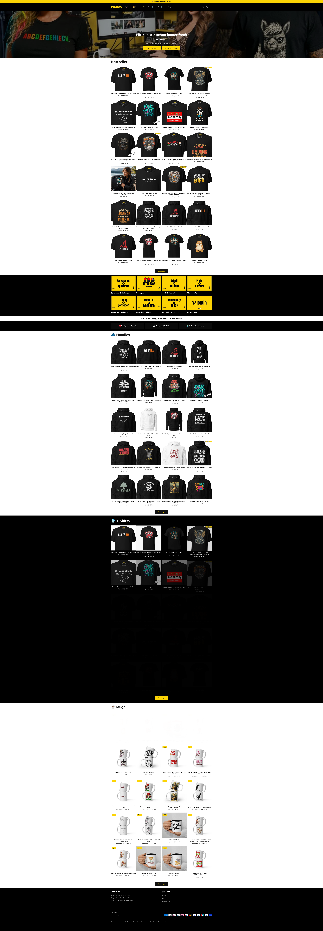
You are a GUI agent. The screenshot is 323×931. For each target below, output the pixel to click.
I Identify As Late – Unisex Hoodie (199, 434)
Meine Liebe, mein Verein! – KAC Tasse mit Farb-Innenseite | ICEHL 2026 (174, 739)
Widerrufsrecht (144, 921)
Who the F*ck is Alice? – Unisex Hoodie (148, 467)
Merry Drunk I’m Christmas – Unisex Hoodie (174, 401)
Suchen (164, 895)
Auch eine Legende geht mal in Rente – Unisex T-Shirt (123, 227)
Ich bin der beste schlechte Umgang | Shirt (199, 159)
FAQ (163, 898)
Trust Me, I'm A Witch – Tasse (123, 772)
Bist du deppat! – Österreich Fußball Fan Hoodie (174, 434)
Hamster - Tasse (123, 738)
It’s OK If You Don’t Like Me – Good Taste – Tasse (199, 773)
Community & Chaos (169, 312)
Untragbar (140, 293)
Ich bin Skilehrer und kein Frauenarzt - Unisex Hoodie (123, 401)
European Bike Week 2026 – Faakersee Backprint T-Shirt (149, 160)
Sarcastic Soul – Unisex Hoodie (199, 501)
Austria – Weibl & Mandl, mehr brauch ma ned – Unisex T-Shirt (174, 160)
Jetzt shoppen (152, 48)
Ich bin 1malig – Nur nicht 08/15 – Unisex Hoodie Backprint (199, 468)
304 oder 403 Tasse (149, 772)
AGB (150, 921)
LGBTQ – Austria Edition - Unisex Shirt (174, 127)
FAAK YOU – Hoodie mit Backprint (199, 400)
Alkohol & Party (193, 293)
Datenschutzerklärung (135, 921)
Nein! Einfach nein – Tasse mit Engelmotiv (123, 873)
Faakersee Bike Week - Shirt (174, 93)
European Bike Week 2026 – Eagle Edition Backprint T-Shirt (174, 193)
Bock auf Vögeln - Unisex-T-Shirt (199, 127)
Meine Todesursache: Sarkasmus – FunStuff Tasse (123, 840)
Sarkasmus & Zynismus (120, 293)
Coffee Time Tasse (174, 839)
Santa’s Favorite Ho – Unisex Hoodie (174, 467)
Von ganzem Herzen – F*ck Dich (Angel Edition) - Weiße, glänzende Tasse (199, 840)
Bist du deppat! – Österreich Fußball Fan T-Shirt (149, 94)
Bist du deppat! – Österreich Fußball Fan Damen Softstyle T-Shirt (149, 261)
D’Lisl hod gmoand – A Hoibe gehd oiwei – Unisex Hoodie (174, 502)
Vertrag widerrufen (167, 901)
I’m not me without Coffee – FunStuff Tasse (149, 840)
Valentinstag (192, 312)
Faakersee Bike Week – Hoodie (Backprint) (149, 400)
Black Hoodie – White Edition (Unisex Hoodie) (149, 434)
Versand (155, 921)
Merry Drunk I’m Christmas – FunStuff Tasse (149, 806)
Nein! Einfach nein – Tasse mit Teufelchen (199, 738)
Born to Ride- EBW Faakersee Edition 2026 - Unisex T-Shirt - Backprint (199, 94)
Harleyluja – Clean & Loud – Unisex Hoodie (199, 227)
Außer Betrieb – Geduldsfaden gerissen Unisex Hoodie (123, 468)
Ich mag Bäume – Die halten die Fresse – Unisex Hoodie (123, 502)
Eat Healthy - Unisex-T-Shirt (123, 260)
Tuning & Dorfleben (118, 312)
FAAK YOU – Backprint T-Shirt (149, 127)
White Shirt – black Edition (149, 193)
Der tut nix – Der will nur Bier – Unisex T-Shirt (199, 193)
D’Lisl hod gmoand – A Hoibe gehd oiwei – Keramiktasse (174, 806)
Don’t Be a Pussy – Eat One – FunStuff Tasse (123, 806)
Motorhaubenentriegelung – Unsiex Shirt (123, 127)
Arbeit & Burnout (168, 293)
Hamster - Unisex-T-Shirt (199, 260)
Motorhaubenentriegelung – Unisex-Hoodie (123, 434)
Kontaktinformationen (163, 921)
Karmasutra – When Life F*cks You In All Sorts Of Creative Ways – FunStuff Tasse (199, 806)
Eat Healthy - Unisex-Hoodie (174, 227)
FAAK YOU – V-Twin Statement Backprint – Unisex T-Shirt (123, 160)
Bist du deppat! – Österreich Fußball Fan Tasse (149, 739)
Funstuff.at (116, 921)
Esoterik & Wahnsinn (144, 312)
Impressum (172, 921)
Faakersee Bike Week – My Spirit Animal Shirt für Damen (174, 261)
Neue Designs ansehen (171, 48)
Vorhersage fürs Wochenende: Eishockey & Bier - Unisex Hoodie (149, 227)
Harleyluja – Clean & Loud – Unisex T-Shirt (123, 93)
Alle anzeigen (162, 271)
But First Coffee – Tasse (149, 873)
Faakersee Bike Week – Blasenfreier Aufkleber (123, 193)
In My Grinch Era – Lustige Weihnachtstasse (199, 874)
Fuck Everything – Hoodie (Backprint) (199, 366)
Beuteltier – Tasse (174, 873)
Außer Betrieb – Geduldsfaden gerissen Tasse (174, 773)
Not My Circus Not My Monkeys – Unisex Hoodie (148, 502)
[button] (128, 7)
